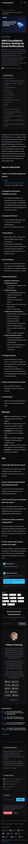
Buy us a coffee (7, 812)
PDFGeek (21, 763)
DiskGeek (13, 763)
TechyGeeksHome (7, 3)
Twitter (7, 682)
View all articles (5, 734)
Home (3, 10)
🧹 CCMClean (6, 789)
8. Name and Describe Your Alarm (12, 99)
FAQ (5, 107)
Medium (13, 837)
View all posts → (14, 699)
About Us (4, 820)
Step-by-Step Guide (9, 78)
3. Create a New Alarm (10, 87)
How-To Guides (10, 10)
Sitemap (24, 820)
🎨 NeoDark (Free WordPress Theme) (11, 781)
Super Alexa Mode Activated (11, 566)
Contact (14, 768)
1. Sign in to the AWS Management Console (14, 81)
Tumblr (21, 837)
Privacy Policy (10, 820)
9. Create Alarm (8, 102)
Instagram (20, 831)
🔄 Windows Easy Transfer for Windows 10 (12, 779)
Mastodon (14, 692)
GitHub (7, 686)
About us (5, 768)
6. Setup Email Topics (9, 94)
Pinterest (15, 689)
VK (6, 692)
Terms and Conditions (18, 823)
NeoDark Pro (6, 841)
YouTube (15, 686)
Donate (19, 820)
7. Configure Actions (9, 97)
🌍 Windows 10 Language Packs (10, 784)
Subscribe (22, 623)
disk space (13, 137)
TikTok (7, 689)
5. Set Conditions (8, 92)
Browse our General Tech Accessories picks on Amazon (12, 581)
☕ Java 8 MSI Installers (8, 786)
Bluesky (8, 696)
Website (15, 696)
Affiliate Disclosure (6, 827)
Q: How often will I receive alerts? (12, 109)
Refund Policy (10, 823)
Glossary (7, 104)
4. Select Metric (8, 89)
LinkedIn (15, 682)
